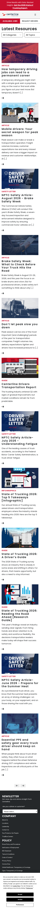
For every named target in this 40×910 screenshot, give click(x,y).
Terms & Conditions (8, 854)
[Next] (23, 785)
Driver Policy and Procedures (11, 844)
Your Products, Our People (10, 833)
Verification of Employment (10, 847)
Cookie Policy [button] (16, 886)
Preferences (20, 905)
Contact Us (5, 830)
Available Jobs (10, 21)
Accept (20, 894)
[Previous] (17, 785)
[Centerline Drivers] (10, 14)
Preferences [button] (29, 888)
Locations (5, 823)
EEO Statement (6, 851)
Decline (20, 899)
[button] (35, 14)
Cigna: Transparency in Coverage (12, 871)
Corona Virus (6, 864)
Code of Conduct (7, 857)
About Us (5, 820)
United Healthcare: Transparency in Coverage (16, 867)
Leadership (5, 826)
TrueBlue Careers (7, 836)
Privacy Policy (6, 861)
